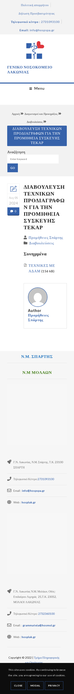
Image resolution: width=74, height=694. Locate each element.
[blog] (13, 189)
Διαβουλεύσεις (35, 121)
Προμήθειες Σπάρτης (46, 237)
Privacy (54, 685)
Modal (35, 685)
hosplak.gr (29, 502)
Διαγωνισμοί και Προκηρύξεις (41, 113)
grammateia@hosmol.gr (39, 625)
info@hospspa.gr (33, 490)
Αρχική (16, 113)
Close (18, 685)
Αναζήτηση (16, 152)
